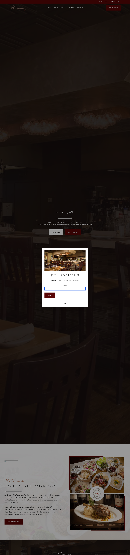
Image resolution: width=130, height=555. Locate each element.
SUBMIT (50, 295)
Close (65, 303)
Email (65, 286)
